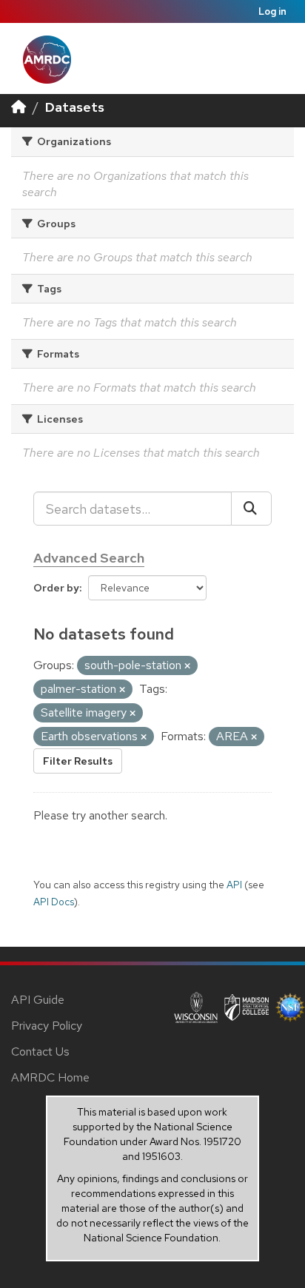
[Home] (18, 106)
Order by (56, 587)
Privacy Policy (46, 1025)
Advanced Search (88, 557)
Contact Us (40, 1051)
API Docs (53, 901)
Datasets (74, 106)
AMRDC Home (50, 1077)
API (234, 884)
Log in (272, 11)
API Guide (37, 999)
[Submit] (251, 509)
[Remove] (187, 666)
